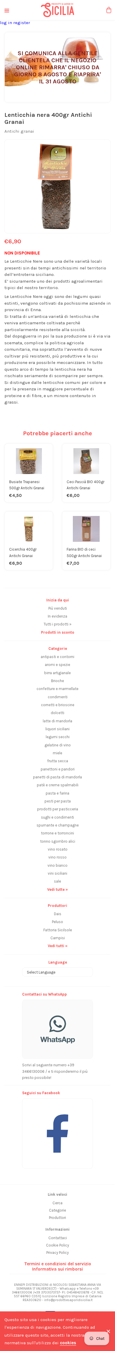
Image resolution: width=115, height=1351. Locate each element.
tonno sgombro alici (57, 841)
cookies (68, 1342)
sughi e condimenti (57, 817)
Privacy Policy (57, 1252)
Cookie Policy (57, 1245)
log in (6, 22)
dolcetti (57, 713)
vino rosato (58, 849)
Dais (57, 914)
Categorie (57, 1210)
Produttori (57, 1217)
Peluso (57, 922)
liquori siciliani (57, 729)
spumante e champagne (58, 825)
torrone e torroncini (57, 833)
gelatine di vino (58, 745)
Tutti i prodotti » (57, 624)
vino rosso (57, 857)
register (21, 22)
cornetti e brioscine (57, 705)
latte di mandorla (57, 721)
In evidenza (57, 616)
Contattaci (57, 1238)
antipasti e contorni (57, 657)
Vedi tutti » (58, 946)
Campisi (57, 938)
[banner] (57, 1130)
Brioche (57, 681)
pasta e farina (57, 793)
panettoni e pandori (58, 769)
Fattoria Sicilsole (57, 930)
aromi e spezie (57, 664)
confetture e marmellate (57, 689)
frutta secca (57, 761)
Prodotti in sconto (57, 632)
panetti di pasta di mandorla (57, 777)
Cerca (57, 1203)
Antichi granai (19, 131)
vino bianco (57, 865)
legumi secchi (58, 737)
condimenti (58, 697)
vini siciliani (57, 873)
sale (57, 881)
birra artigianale (57, 673)
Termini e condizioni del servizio (57, 1263)
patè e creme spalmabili (57, 785)
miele (57, 753)
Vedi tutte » (57, 889)
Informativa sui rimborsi (57, 1269)
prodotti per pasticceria (57, 809)
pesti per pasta (58, 801)
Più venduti (57, 608)
